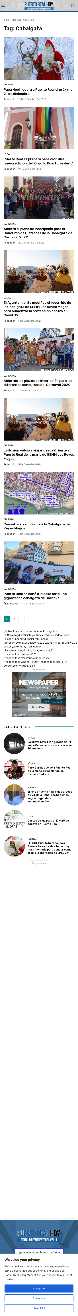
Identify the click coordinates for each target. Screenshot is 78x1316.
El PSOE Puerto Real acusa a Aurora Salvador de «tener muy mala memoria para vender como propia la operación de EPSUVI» (49, 848)
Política (32, 788)
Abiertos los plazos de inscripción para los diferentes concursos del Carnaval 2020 (38, 383)
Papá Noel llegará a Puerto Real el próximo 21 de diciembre (38, 91)
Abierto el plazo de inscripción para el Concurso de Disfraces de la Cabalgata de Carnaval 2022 (38, 233)
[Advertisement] (39, 1046)
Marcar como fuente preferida (41, 1252)
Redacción (9, 99)
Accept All (39, 1288)
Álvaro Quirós (11, 603)
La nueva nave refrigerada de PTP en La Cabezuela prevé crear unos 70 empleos (50, 745)
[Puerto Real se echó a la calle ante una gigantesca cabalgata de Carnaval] (39, 562)
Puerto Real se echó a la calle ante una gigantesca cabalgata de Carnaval (35, 596)
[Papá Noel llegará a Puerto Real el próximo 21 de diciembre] (39, 58)
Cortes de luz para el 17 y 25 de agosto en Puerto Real (48, 822)
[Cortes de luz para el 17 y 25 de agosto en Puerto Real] (14, 820)
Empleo (32, 738)
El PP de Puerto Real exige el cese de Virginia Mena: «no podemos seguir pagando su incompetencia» (50, 796)
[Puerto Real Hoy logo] (39, 1235)
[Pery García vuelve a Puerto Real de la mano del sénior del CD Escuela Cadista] (14, 769)
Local (7, 154)
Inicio (6, 19)
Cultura (9, 84)
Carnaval (10, 224)
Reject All (39, 1308)
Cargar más (38, 863)
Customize (39, 1298)
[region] (39, 1285)
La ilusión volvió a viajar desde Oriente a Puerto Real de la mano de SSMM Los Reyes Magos (39, 454)
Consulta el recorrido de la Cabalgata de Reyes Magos (37, 526)
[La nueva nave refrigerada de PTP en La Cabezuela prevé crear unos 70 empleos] (14, 743)
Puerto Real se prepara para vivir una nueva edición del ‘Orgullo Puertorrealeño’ (38, 161)
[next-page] (29, 619)
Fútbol (31, 764)
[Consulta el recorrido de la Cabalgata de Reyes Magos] (39, 493)
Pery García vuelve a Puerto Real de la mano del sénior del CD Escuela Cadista (49, 771)
